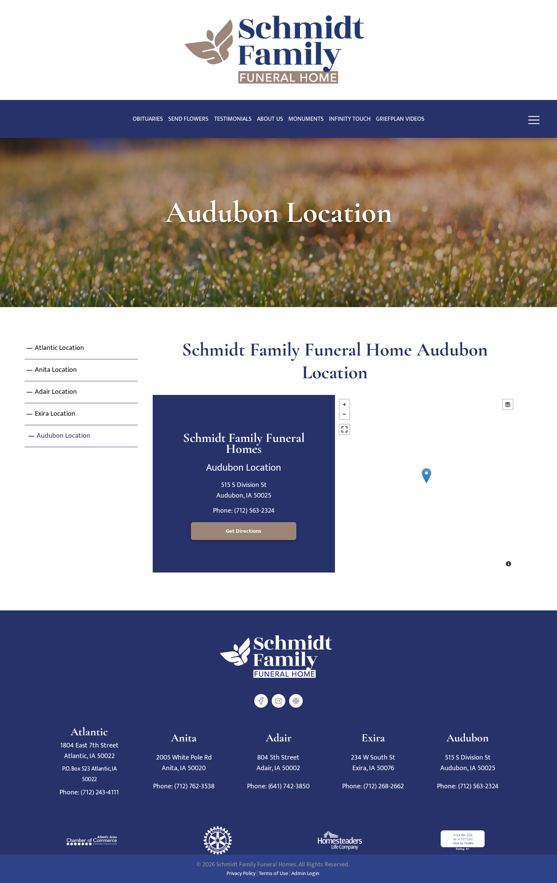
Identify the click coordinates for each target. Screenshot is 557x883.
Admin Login (305, 873)
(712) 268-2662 (383, 786)
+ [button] (344, 404)
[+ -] (426, 484)
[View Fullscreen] (344, 429)
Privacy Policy (241, 873)
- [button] (344, 414)
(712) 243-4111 (100, 792)
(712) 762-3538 (194, 786)
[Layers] (508, 404)
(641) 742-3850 (289, 786)
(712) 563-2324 (254, 510)
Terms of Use (273, 873)
